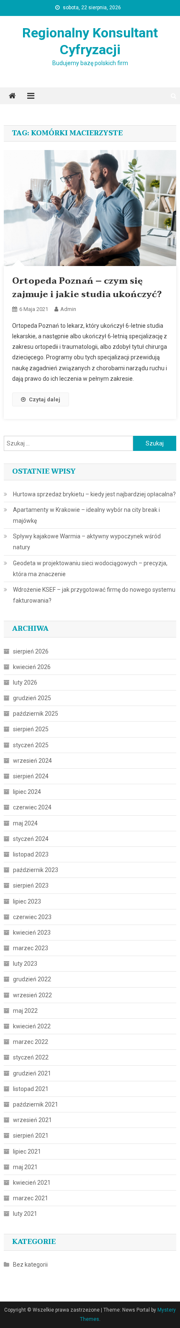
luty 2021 (25, 1213)
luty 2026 (25, 682)
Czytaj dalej (44, 399)
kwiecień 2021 (32, 1182)
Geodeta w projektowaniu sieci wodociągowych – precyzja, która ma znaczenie (90, 568)
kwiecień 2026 (32, 667)
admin (68, 309)
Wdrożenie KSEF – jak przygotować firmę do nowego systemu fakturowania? (94, 595)
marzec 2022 (30, 1041)
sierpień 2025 (31, 729)
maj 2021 (25, 1167)
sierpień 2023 (31, 885)
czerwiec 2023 (32, 917)
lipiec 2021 (27, 1151)
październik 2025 (35, 713)
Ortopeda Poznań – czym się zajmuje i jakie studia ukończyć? (87, 288)
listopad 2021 (31, 1089)
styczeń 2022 (31, 1057)
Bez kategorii (30, 1264)
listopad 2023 (31, 854)
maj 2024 (25, 823)
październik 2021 (35, 1104)
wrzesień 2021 (32, 1120)
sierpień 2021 (31, 1135)
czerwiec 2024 (32, 807)
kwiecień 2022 (32, 1026)
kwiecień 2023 (32, 932)
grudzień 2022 (32, 979)
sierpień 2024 (31, 776)
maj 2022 (25, 1010)
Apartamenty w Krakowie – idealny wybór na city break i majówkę (86, 515)
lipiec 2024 (27, 791)
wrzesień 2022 (32, 995)
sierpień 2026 (31, 651)
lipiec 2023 (27, 901)
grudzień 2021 (32, 1073)
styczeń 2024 (31, 838)
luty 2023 (25, 963)
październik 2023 (35, 870)
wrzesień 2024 (32, 760)
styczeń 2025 (31, 745)
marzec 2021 (30, 1198)
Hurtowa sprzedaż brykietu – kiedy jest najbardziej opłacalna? (94, 494)
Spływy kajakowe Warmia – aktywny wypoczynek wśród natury (87, 542)
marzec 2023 (30, 948)
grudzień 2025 (32, 698)
